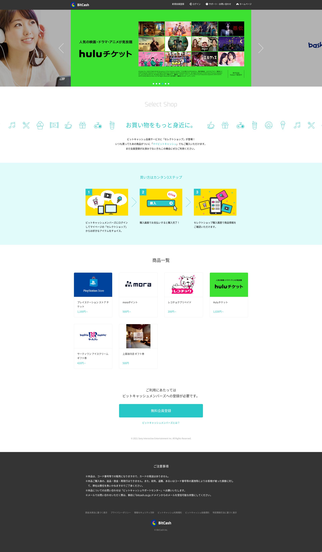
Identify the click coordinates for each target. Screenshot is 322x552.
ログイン (197, 4)
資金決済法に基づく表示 (96, 513)
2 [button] (156, 84)
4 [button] (163, 84)
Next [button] (261, 48)
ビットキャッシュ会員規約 (197, 513)
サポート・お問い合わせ (220, 4)
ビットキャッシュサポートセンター (142, 490)
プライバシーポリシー (121, 513)
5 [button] (166, 84)
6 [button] (169, 84)
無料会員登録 (161, 410)
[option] (161, 48)
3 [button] (159, 84)
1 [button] (153, 84)
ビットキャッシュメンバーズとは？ (161, 423)
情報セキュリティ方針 (144, 513)
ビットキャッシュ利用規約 (170, 513)
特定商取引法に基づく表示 (225, 513)
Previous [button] (61, 48)
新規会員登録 (178, 4)
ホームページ (245, 4)
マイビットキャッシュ (164, 144)
